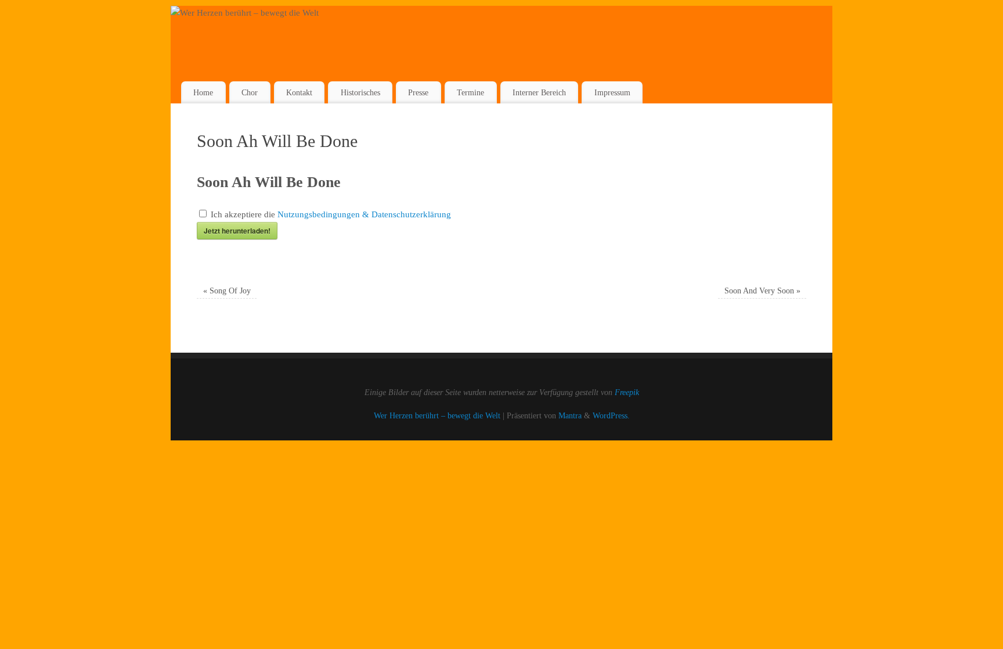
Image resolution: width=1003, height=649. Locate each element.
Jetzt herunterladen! (237, 230)
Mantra (570, 415)
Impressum (612, 92)
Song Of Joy (227, 290)
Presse (418, 92)
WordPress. (611, 415)
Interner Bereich (539, 92)
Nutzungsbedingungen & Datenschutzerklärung (364, 214)
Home (203, 92)
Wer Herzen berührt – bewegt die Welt (437, 415)
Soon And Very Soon (762, 290)
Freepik (627, 392)
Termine (470, 92)
